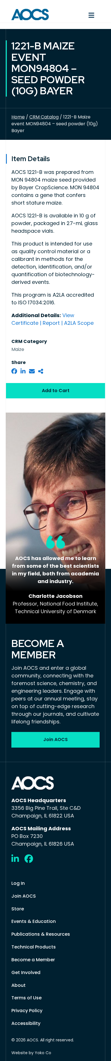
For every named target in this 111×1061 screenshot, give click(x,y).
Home (18, 117)
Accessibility (25, 1023)
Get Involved (25, 972)
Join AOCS (23, 896)
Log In (18, 883)
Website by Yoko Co (31, 1053)
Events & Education (33, 921)
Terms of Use (26, 998)
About (18, 985)
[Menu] (80, 14)
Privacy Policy (26, 1010)
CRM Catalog (44, 117)
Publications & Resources (40, 934)
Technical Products (33, 947)
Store (17, 909)
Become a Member (33, 959)
